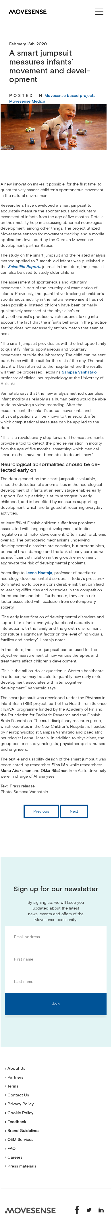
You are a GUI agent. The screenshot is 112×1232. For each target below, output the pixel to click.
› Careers (13, 1157)
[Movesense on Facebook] (78, 1210)
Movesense (30, 1210)
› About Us (15, 1068)
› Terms (11, 1086)
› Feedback (15, 1122)
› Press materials (20, 1166)
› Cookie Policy (19, 1113)
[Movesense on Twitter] (90, 1210)
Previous (41, 811)
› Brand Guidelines (22, 1130)
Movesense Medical (27, 101)
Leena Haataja (39, 573)
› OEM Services (19, 1139)
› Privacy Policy (19, 1104)
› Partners (14, 1077)
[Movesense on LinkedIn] (101, 1210)
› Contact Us (17, 1095)
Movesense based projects (70, 95)
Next (74, 811)
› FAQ (10, 1148)
